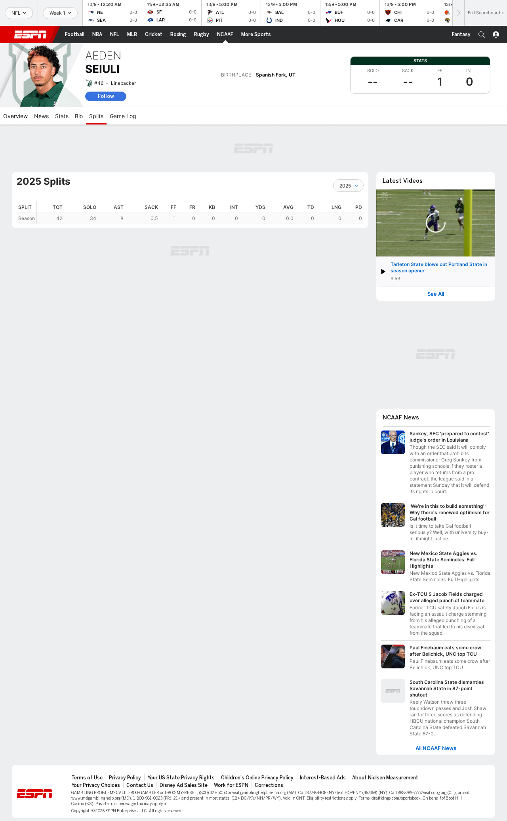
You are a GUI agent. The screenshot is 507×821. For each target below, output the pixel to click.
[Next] (458, 13)
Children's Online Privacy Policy (257, 778)
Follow (106, 96)
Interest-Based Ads (323, 778)
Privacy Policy (125, 778)
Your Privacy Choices (95, 785)
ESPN (30, 34)
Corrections (269, 785)
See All (435, 294)
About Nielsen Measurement (385, 778)
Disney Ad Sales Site (184, 785)
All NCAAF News (436, 748)
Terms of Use (87, 778)
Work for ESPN (231, 785)
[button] (481, 34)
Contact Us (139, 785)
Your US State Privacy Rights (181, 778)
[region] (200, 212)
